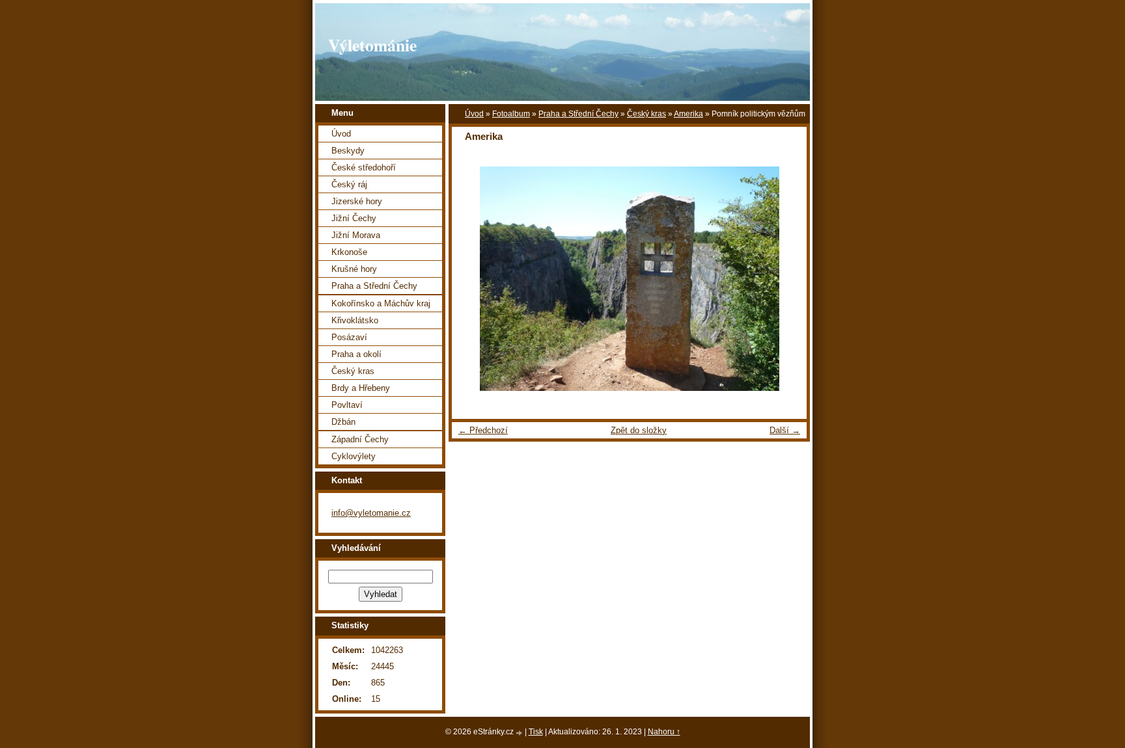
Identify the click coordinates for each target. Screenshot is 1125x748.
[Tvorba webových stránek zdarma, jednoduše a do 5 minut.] (520, 733)
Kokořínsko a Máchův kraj (380, 303)
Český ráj (349, 184)
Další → (785, 430)
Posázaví (349, 337)
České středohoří (363, 167)
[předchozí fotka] (473, 279)
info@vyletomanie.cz (371, 513)
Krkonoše (349, 252)
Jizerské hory (356, 201)
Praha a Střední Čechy (578, 114)
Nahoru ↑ (664, 732)
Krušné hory (354, 269)
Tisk (536, 732)
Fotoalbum (511, 114)
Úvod (474, 114)
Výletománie (372, 45)
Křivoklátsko (354, 320)
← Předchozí (483, 430)
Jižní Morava (355, 235)
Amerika (688, 114)
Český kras (646, 114)
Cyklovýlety (353, 456)
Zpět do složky (639, 430)
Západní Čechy (360, 439)
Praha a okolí (356, 354)
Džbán (343, 422)
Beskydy (348, 150)
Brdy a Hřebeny (360, 388)
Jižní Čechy (353, 218)
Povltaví (347, 405)
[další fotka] (785, 279)
